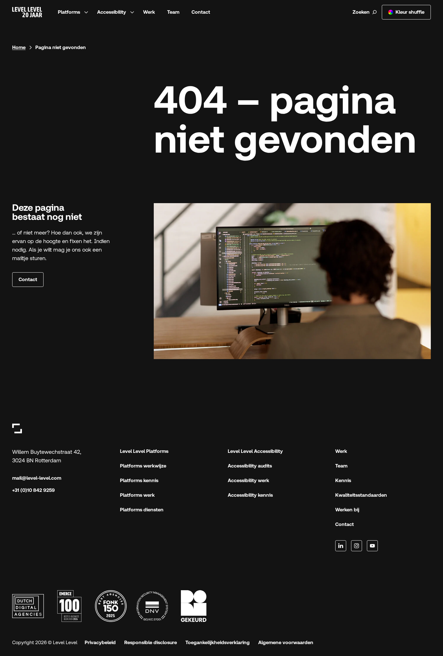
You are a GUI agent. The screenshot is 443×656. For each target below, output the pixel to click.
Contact (201, 12)
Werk (149, 12)
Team (173, 12)
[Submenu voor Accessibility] (132, 12)
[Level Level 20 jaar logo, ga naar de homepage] (27, 12)
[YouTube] (372, 545)
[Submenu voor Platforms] (86, 12)
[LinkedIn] (340, 545)
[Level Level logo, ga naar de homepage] (17, 428)
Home (19, 47)
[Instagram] (356, 545)
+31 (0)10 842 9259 (33, 490)
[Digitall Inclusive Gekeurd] (193, 606)
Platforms (69, 12)
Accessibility (111, 12)
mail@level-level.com (36, 478)
